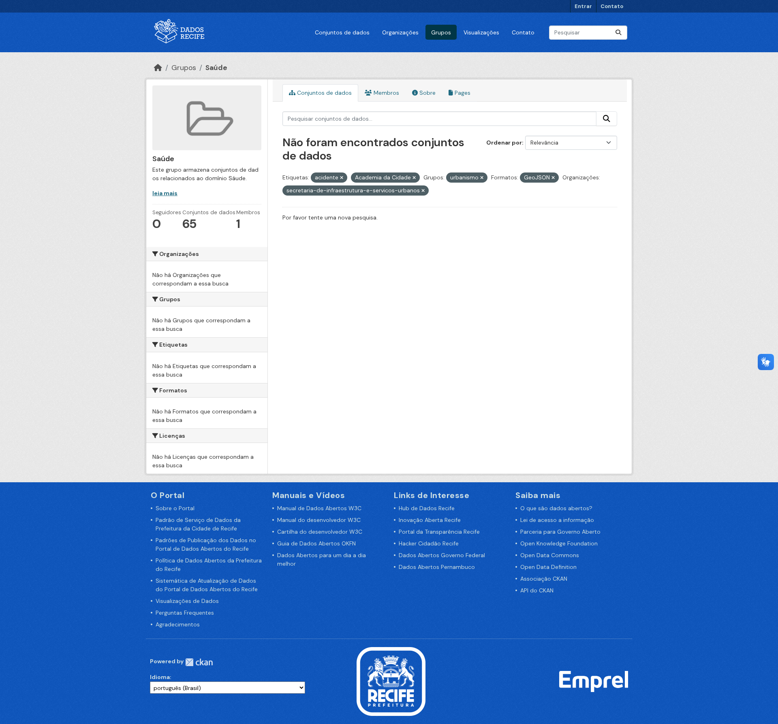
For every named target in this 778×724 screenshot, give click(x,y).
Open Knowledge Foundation (559, 543)
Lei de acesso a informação (557, 520)
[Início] (158, 67)
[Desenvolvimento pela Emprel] (593, 680)
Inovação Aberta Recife (430, 520)
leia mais (164, 193)
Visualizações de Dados (187, 601)
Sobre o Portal (175, 508)
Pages (461, 92)
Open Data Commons (549, 555)
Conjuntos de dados (342, 32)
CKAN (199, 662)
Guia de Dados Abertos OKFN (316, 543)
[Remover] (341, 178)
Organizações (400, 32)
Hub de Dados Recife (427, 508)
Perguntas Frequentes (185, 612)
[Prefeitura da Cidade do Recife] (391, 680)
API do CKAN (537, 590)
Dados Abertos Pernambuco (437, 567)
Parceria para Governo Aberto (560, 531)
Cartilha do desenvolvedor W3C (319, 531)
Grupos (441, 32)
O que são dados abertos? (556, 508)
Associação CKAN (543, 578)
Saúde (216, 67)
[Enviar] (618, 33)
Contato (612, 6)
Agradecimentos (178, 624)
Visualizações (481, 32)
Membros (385, 92)
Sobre (427, 92)
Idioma (160, 677)
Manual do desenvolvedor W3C (319, 520)
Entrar (583, 6)
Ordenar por (504, 142)
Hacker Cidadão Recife (429, 543)
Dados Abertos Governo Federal (442, 555)
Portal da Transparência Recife (439, 531)
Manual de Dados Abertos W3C (319, 508)
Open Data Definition (548, 567)
